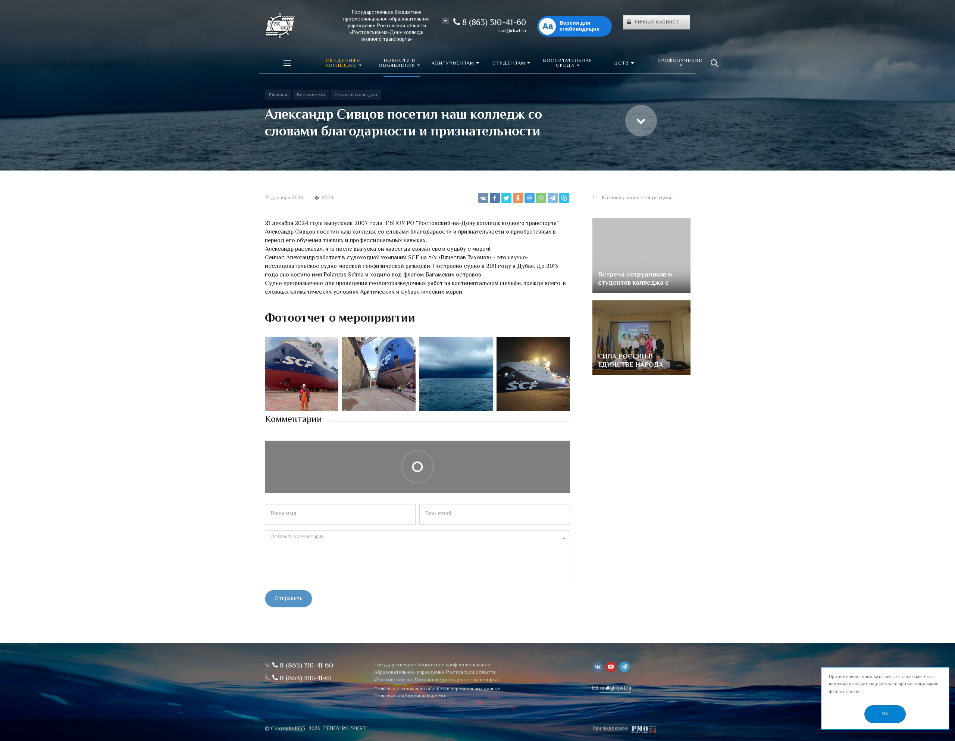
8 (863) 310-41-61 (304, 678)
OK (885, 714)
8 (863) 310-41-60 (493, 23)
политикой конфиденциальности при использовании (884, 684)
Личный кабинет (657, 22)
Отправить (289, 598)
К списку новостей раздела (637, 198)
